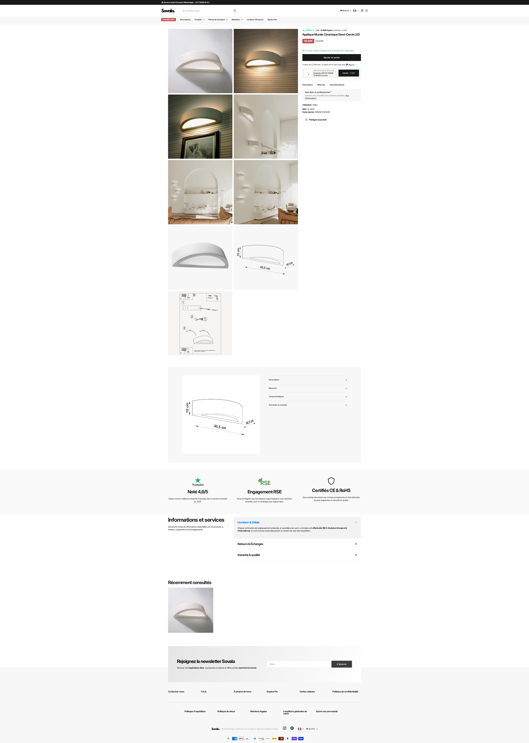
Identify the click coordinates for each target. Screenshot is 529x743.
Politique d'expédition (195, 711)
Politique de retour (226, 711)
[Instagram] (284, 728)
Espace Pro (272, 19)
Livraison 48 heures (255, 19)
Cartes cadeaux (307, 691)
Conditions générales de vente (295, 712)
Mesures (321, 85)
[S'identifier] (362, 10)
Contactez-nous (176, 691)
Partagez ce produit (318, 119)
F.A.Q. (204, 691)
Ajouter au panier (332, 57)
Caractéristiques (337, 85)
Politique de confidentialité (345, 691)
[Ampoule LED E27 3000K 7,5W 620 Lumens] (307, 73)
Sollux (310, 105)
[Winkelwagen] (366, 10)
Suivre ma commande (327, 711)
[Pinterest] (292, 728)
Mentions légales (258, 711)
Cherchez (235, 11)
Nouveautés (185, 19)
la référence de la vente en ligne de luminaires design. (257, 729)
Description (307, 85)
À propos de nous (242, 691)
